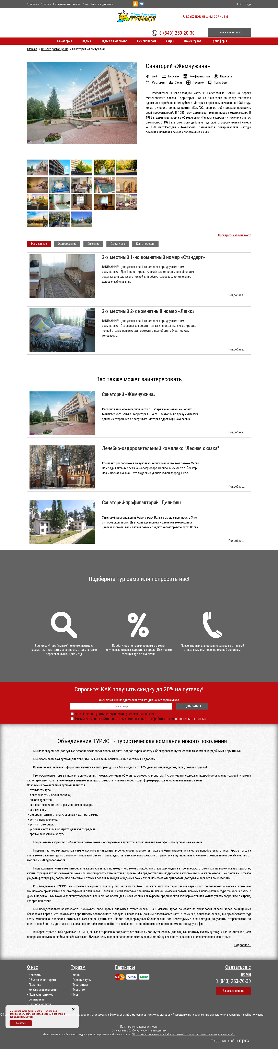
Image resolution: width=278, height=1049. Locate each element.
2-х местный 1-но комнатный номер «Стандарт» (153, 257)
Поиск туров (192, 41)
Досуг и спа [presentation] (118, 244)
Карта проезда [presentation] (145, 244)
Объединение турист (42, 980)
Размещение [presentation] (39, 244)
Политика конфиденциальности (139, 1026)
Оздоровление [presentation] (67, 244)
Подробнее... (236, 295)
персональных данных (190, 719)
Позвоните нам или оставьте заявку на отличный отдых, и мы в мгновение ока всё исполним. (212, 648)
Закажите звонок (230, 32)
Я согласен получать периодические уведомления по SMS (115, 714)
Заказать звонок (233, 991)
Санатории (64, 41)
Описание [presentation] (93, 244)
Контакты (35, 975)
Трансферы (219, 41)
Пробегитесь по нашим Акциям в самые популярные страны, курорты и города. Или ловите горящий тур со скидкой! (138, 650)
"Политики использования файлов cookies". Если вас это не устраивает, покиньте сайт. (183, 1034)
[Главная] (148, 16)
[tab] (39, 244)
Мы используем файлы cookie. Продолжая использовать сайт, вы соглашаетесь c (33, 1012)
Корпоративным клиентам (67, 4)
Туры (75, 994)
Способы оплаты (40, 1004)
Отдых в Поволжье (114, 41)
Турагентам (33, 4)
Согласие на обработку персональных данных (139, 1030)
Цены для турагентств (102, 4)
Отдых (86, 41)
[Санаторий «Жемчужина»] (82, 143)
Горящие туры (81, 980)
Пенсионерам (146, 41)
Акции (170, 41)
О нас (86, 4)
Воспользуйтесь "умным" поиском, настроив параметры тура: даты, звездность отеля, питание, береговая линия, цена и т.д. (64, 650)
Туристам (46, 4)
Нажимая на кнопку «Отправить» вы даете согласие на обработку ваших (140, 719)
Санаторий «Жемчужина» (128, 394)
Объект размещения (54, 49)
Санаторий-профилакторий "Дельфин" (142, 503)
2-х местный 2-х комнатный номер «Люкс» (148, 311)
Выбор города (243, 4)
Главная (32, 49)
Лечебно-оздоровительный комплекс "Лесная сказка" (160, 448)
